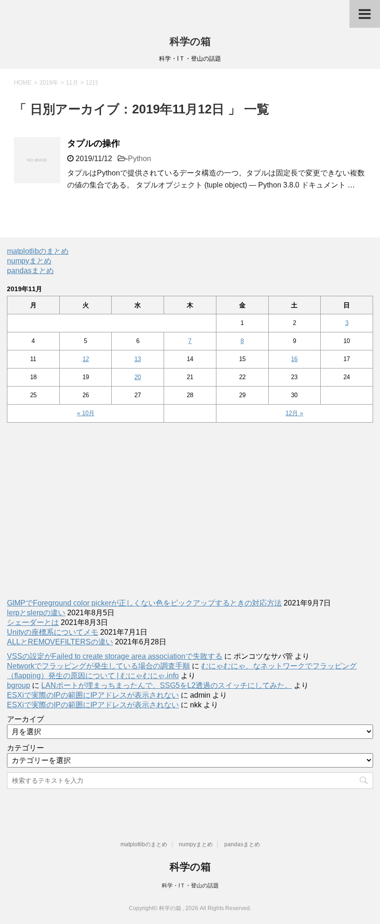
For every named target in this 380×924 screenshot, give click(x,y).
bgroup (18, 685)
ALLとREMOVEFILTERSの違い (60, 642)
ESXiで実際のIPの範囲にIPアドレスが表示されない (93, 695)
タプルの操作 (93, 143)
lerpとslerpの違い (36, 613)
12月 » (294, 413)
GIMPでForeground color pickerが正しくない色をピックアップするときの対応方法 (144, 603)
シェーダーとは (33, 622)
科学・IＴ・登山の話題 (190, 885)
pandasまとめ (30, 271)
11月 (72, 82)
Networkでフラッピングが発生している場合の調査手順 (98, 666)
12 (85, 359)
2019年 (48, 82)
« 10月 (86, 413)
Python (139, 158)
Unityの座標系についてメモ (52, 632)
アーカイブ (25, 719)
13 (137, 359)
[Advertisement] (190, 506)
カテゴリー (25, 748)
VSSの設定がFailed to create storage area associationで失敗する (114, 656)
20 (137, 377)
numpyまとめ (29, 261)
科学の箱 (190, 41)
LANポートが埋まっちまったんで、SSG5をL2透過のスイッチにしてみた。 (166, 685)
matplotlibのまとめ (38, 251)
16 (294, 359)
